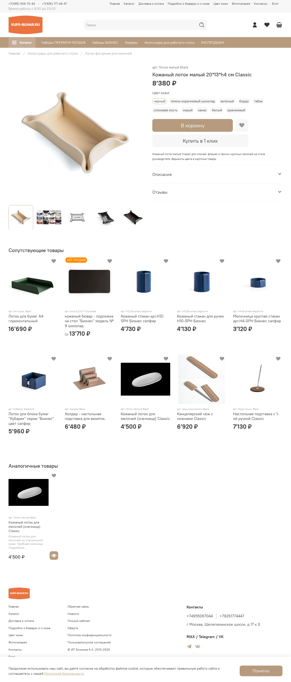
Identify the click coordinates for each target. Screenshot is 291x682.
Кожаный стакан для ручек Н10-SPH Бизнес (200, 319)
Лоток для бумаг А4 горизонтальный (26, 319)
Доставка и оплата (151, 4)
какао (202, 110)
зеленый (227, 101)
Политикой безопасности (64, 673)
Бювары (131, 42)
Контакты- (261, 4)
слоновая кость (165, 110)
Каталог (129, 4)
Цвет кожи (220, 4)
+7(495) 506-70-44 (22, 4)
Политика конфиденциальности (89, 635)
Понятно (261, 670)
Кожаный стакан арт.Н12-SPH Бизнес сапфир (142, 319)
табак (258, 101)
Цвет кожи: (161, 93)
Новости (73, 614)
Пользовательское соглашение (89, 642)
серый (188, 110)
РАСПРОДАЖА (212, 42)
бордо (244, 101)
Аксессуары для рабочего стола (169, 42)
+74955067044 (200, 616)
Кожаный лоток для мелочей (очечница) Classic (145, 416)
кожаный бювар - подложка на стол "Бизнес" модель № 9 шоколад (89, 321)
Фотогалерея (241, 4)
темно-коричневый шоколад (193, 101)
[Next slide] (139, 133)
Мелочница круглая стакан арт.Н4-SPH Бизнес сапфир (257, 319)
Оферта (73, 628)
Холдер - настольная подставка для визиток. (85, 416)
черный (159, 101)
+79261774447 (232, 616)
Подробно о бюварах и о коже (189, 4)
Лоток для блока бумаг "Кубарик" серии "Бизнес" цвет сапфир (31, 418)
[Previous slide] (15, 133)
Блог (275, 4)
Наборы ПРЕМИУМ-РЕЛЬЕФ (63, 42)
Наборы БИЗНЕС (105, 42)
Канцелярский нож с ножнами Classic (195, 416)
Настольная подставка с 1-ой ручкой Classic (256, 416)
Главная (115, 4)
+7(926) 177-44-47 (54, 4)
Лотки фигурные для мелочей (108, 53)
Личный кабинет (79, 621)
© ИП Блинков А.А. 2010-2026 (89, 650)
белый (217, 110)
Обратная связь (78, 606)
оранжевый (236, 110)
